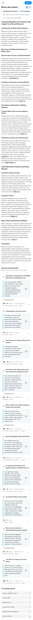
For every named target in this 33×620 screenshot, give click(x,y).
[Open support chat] (29, 616)
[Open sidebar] (3, 2)
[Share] (28, 7)
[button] (28, 2)
